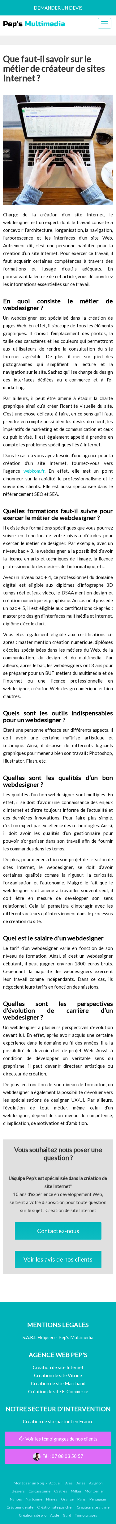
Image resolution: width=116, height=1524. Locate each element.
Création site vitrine (93, 1507)
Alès (69, 1483)
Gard (67, 1515)
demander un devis (58, 8)
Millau (76, 1491)
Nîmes (51, 1499)
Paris (81, 1499)
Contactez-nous (58, 1230)
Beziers (18, 1491)
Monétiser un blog (29, 1483)
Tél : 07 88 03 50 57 (62, 1456)
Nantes (16, 1499)
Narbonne (34, 1499)
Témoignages (86, 1515)
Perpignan (97, 1499)
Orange (67, 1499)
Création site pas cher (55, 1507)
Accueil (55, 1483)
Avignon (96, 1483)
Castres (60, 1491)
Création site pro (32, 1515)
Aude (54, 1515)
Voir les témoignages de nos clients (60, 1438)
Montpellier (94, 1491)
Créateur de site (19, 1507)
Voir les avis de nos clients (58, 1259)
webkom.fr (34, 471)
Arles (80, 1483)
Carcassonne (39, 1491)
